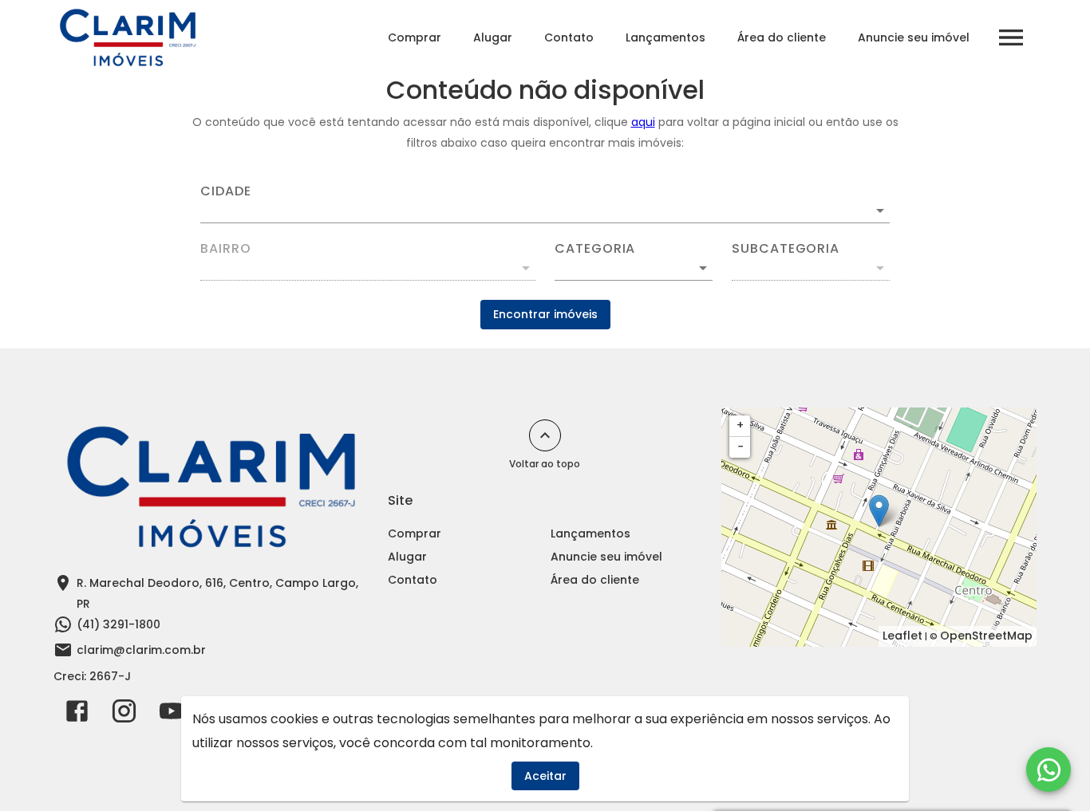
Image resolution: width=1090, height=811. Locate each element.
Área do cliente (781, 37)
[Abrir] (880, 210)
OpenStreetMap (986, 636)
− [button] (740, 447)
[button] (634, 268)
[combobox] (545, 204)
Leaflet (902, 636)
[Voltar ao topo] (545, 435)
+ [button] (740, 425)
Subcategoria (785, 248)
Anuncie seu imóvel (914, 37)
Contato (569, 37)
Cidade (225, 191)
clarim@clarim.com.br (141, 650)
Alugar (492, 37)
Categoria (595, 248)
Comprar (414, 37)
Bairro (225, 248)
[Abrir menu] (1011, 37)
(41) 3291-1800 (118, 624)
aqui (643, 122)
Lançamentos (665, 37)
